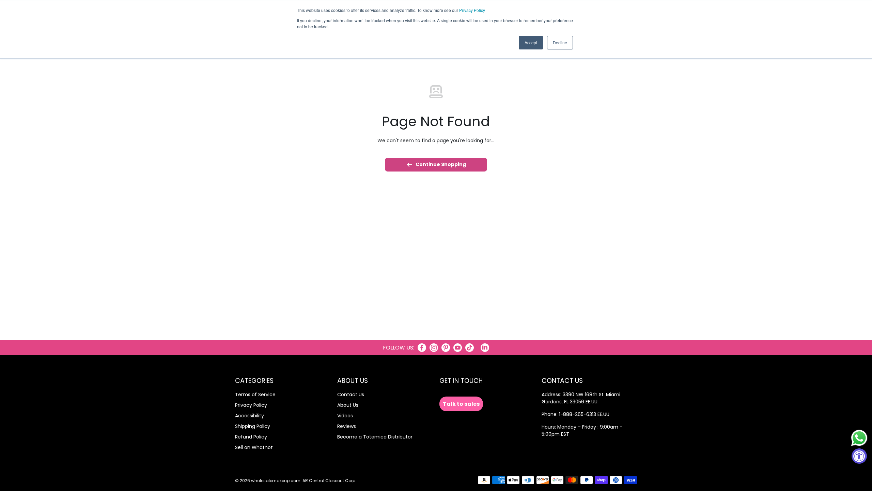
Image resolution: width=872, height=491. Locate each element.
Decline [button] (560, 42)
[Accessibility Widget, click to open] (859, 456)
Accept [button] (531, 42)
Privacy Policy (472, 10)
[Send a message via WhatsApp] (859, 438)
